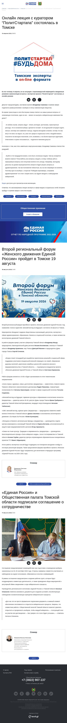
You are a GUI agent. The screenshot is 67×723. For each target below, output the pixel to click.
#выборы (8, 196)
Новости (23, 8)
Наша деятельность (13, 8)
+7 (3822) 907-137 (33, 680)
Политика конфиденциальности (33, 705)
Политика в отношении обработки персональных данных (34, 706)
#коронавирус (21, 196)
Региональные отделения (52, 670)
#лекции (33, 196)
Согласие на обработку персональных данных (33, 708)
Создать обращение (32, 214)
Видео (4, 183)
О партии (6, 670)
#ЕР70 (21, 484)
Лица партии (28, 670)
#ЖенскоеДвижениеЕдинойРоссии (39, 484)
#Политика (59, 196)
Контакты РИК (7, 673)
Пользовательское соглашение (33, 703)
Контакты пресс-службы (31, 673)
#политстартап (46, 196)
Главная (4, 8)
